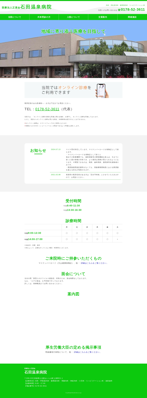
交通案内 (102, 17)
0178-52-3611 (47, 109)
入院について (73, 17)
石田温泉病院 (27, 6)
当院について (14, 17)
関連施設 (132, 17)
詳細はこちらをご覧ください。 (94, 263)
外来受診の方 (44, 17)
